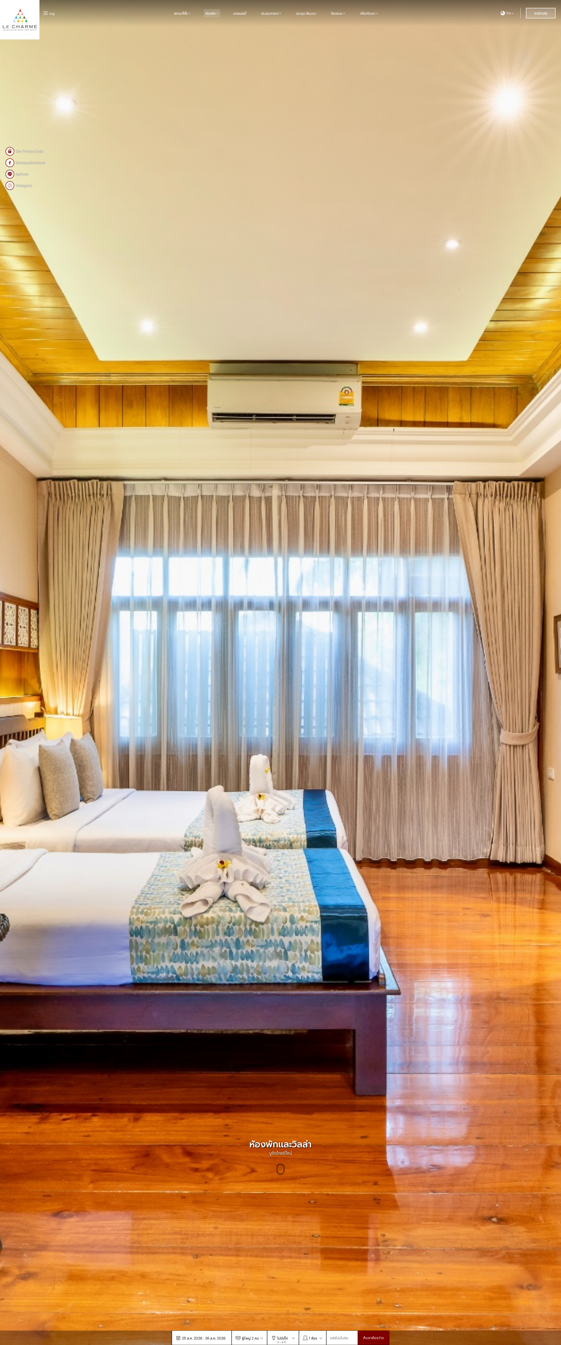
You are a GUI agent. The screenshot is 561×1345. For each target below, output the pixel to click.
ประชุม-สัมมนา (306, 13)
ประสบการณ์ (270, 13)
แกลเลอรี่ (239, 13)
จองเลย (540, 13)
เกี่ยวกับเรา (367, 13)
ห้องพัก (210, 13)
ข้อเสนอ (336, 13)
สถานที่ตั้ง (181, 13)
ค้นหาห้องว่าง (373, 1337)
